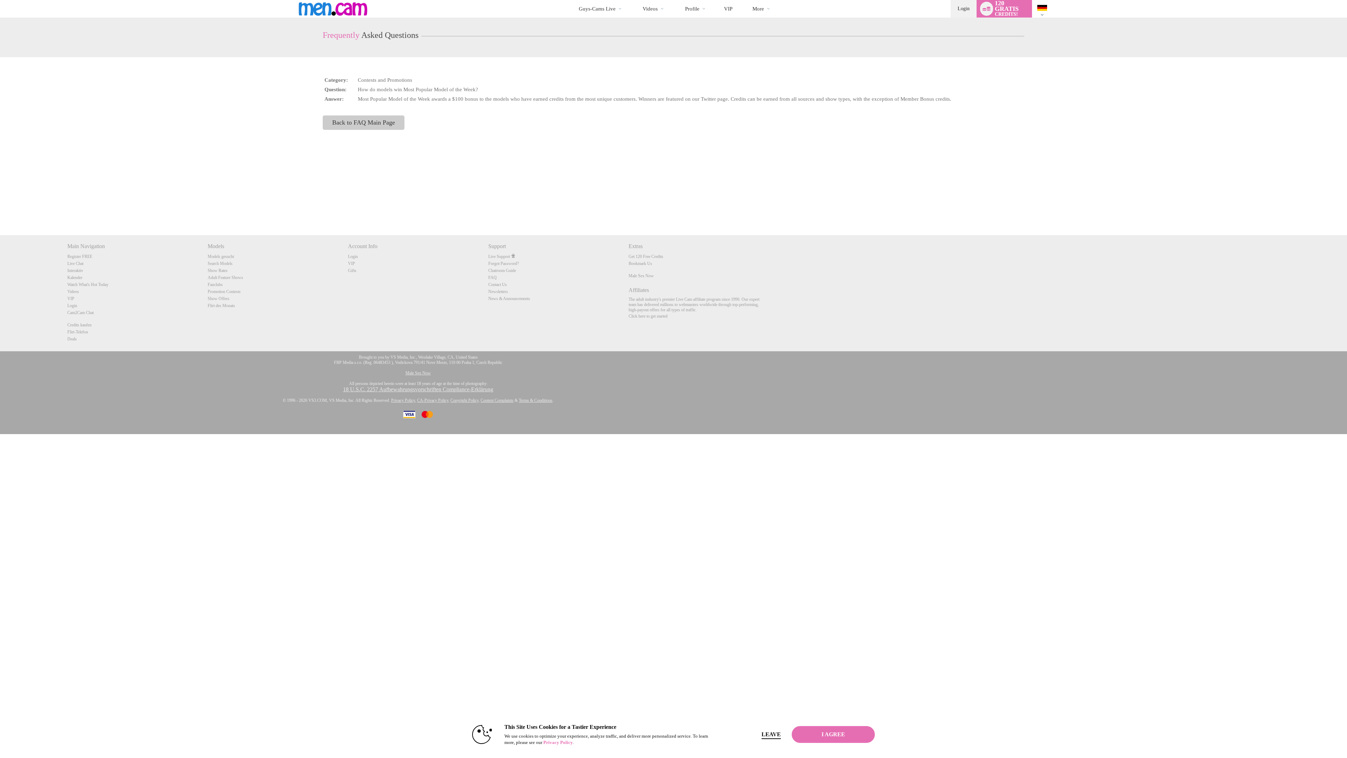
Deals (72, 339)
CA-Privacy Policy (432, 400)
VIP (728, 9)
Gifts (352, 270)
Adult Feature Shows (225, 277)
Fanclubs (215, 284)
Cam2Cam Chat (80, 312)
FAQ (492, 277)
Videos (650, 9)
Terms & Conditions (535, 400)
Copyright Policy (464, 400)
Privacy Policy (403, 400)
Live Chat (75, 263)
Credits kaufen (79, 325)
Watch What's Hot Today (87, 284)
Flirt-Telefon (77, 332)
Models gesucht (221, 256)
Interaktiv (75, 270)
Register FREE (79, 256)
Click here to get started (648, 316)
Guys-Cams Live (597, 9)
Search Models (220, 263)
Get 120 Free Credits (646, 256)
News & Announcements (509, 298)
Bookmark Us (640, 263)
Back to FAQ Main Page (363, 122)
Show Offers (218, 298)
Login (964, 8)
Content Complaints (497, 400)
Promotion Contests (224, 291)
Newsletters (498, 291)
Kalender (74, 277)
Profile (692, 9)
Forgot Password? (503, 263)
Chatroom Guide (502, 270)
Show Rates (218, 270)
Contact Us (497, 284)
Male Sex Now (641, 275)
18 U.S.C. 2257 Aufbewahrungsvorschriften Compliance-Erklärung (418, 389)
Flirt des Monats (221, 305)
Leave (771, 734)
